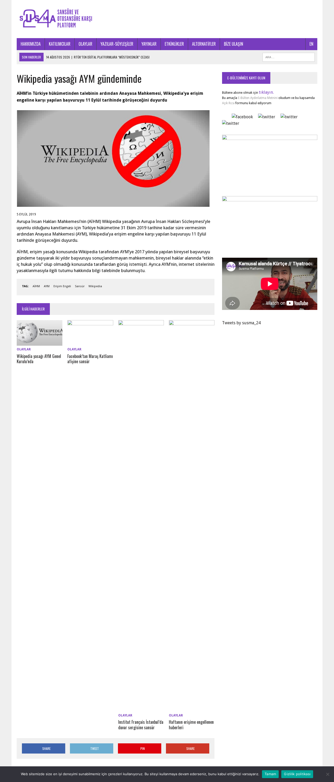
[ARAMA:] (289, 56)
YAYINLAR (149, 44)
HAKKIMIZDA (31, 44)
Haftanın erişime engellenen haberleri (191, 725)
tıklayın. (266, 92)
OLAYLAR (85, 44)
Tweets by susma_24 (241, 322)
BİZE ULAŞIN (233, 44)
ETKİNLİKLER (174, 44)
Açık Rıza (228, 103)
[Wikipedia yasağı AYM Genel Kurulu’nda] (39, 342)
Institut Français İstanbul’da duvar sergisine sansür (140, 725)
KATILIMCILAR (59, 44)
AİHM (36, 286)
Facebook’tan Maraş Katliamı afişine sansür (90, 359)
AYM (47, 286)
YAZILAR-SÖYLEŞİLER (116, 44)
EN (311, 44)
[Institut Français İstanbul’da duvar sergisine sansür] (141, 708)
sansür (80, 286)
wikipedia (95, 286)
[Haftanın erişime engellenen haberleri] (191, 708)
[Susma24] (167, 19)
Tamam (270, 774)
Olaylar (24, 349)
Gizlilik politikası (297, 774)
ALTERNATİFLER (204, 44)
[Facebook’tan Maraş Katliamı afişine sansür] (90, 342)
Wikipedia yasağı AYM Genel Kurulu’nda (39, 359)
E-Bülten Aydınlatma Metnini (258, 98)
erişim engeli (62, 286)
